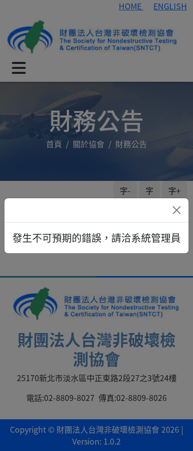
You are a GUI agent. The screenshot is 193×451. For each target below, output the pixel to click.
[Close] (177, 210)
